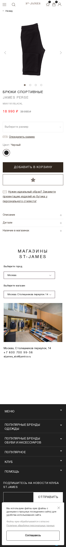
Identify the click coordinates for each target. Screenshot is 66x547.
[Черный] (6, 153)
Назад (9, 11)
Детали (7, 223)
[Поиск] (13, 5)
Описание (9, 215)
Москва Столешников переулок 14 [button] (28, 295)
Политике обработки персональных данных (30, 526)
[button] (5, 52)
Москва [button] (12, 275)
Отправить (48, 497)
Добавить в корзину (33, 167)
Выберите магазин (14, 286)
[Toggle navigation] (2, 5)
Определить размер (22, 137)
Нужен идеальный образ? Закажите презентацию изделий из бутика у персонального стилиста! (29, 197)
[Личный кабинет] (60, 4)
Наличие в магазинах (16, 231)
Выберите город (13, 267)
